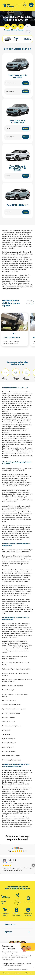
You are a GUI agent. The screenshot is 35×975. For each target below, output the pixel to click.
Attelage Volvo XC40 (12, 338)
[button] (1, 865)
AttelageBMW (16, 379)
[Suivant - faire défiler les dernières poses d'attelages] (32, 302)
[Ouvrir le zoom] (25, 328)
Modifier (27, 39)
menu (31, 7)
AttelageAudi (5, 379)
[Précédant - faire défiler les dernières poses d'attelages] (28, 302)
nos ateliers (24, 7)
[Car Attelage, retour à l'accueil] (8, 5)
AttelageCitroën (26, 379)
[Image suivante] (25, 322)
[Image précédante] (4, 322)
